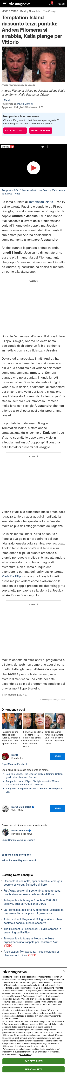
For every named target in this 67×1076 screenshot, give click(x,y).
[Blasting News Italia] (19, 4)
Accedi (61, 3)
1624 (4, 985)
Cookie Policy (26, 1054)
